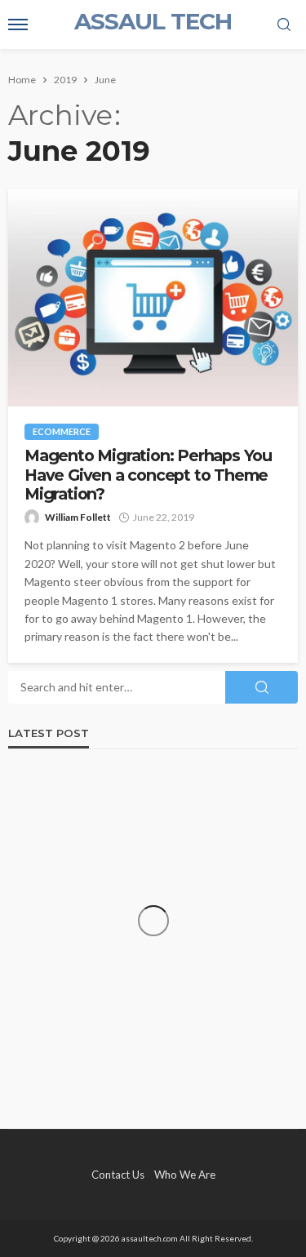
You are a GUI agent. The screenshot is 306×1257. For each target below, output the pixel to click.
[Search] (284, 25)
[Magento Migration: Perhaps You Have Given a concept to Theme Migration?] (153, 297)
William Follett (78, 517)
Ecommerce (62, 431)
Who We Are (184, 1174)
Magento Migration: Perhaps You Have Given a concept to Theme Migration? (148, 475)
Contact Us (117, 1174)
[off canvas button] (18, 24)
